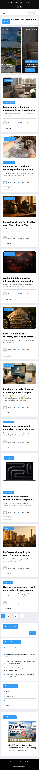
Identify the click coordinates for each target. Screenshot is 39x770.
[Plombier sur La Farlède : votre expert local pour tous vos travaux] (19, 147)
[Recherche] (29, 12)
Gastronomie (8, 582)
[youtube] (21, 7)
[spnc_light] (34, 13)
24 (15, 616)
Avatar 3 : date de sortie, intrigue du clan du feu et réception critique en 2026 (18, 279)
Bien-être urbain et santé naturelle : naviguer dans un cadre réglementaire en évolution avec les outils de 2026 (18, 428)
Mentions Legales (12, 762)
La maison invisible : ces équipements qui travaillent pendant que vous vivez (19, 66)
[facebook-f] (18, 7)
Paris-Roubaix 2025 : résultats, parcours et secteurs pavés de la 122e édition (19, 335)
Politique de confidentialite (18, 766)
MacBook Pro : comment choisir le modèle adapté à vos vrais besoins (17, 498)
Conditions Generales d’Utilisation (18, 764)
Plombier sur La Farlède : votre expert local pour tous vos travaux (18, 168)
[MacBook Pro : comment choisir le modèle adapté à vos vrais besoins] (19, 471)
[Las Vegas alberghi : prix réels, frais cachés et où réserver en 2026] (19, 536)
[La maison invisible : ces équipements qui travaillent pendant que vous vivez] (19, 50)
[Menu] (3, 12)
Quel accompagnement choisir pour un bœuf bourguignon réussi (19, 589)
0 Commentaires (24, 123)
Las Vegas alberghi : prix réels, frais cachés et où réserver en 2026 (16, 554)
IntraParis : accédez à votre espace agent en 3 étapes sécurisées (18, 391)
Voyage (8, 705)
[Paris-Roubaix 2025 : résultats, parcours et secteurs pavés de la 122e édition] (19, 318)
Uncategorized (8, 422)
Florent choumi (9, 29)
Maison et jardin (10, 61)
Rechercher (10, 626)
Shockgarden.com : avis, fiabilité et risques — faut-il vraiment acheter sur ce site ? (21, 746)
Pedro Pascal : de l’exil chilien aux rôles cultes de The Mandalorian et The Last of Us (19, 224)
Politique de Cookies (24, 762)
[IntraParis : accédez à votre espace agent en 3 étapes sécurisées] (19, 373)
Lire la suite (9, 70)
